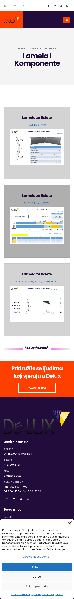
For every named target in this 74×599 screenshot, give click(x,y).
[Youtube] (54, 5)
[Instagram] (61, 5)
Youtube (14, 499)
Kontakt (8, 517)
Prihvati (37, 567)
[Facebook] (48, 5)
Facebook (7, 499)
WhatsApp (28, 499)
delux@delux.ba (15, 5)
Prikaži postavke (37, 586)
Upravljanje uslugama (36, 556)
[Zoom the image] (37, 131)
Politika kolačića (20, 594)
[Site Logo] (11, 20)
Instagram (21, 499)
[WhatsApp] (67, 5)
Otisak (59, 594)
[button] (70, 523)
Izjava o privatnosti (43, 594)
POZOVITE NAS (37, 388)
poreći (37, 577)
